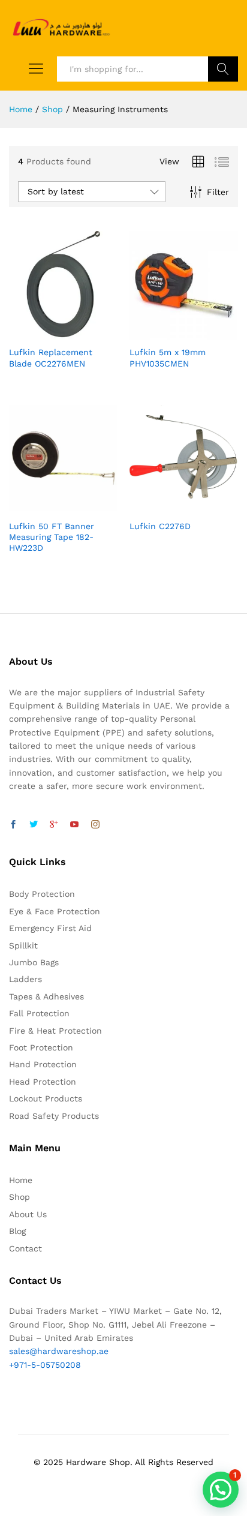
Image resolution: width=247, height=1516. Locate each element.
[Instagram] (95, 825)
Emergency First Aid (50, 928)
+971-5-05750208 (45, 1365)
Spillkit (23, 945)
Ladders (25, 979)
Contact (25, 1248)
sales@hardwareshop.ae (59, 1351)
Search (223, 69)
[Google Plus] (54, 824)
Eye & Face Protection (54, 911)
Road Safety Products (54, 1116)
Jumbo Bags (34, 962)
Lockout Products (45, 1098)
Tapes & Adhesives (46, 996)
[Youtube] (74, 824)
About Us (28, 1214)
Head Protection (42, 1081)
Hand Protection (43, 1064)
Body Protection (42, 894)
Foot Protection (41, 1047)
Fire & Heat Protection (55, 1030)
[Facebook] (13, 824)
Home (20, 1180)
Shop (19, 1197)
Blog (17, 1231)
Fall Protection (39, 1013)
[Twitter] (33, 824)
